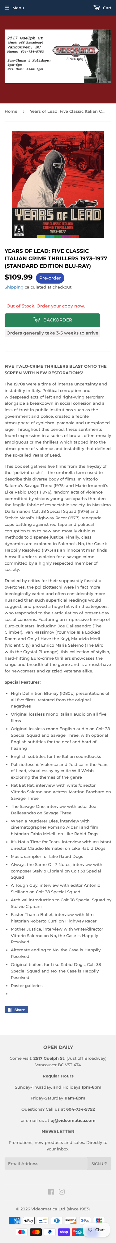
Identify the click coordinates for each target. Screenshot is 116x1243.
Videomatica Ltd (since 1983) (60, 1208)
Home (11, 111)
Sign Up (99, 1163)
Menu (18, 7)
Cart (106, 7)
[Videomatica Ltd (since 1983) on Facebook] (51, 1192)
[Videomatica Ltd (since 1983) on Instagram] (62, 1192)
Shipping (14, 287)
